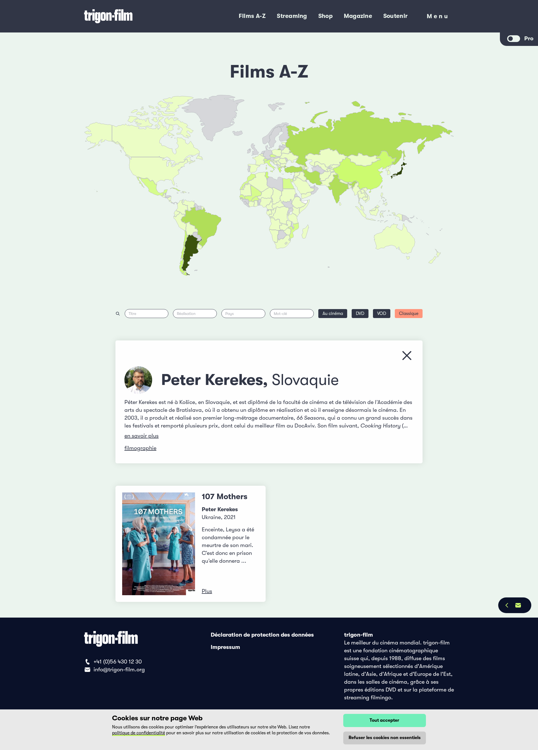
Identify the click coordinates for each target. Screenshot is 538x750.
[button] (350, 186)
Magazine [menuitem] (358, 16)
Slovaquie (305, 380)
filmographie (140, 448)
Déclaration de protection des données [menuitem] (262, 635)
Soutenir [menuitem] (395, 16)
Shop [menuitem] (325, 16)
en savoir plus (141, 436)
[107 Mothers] (158, 543)
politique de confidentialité (138, 732)
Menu (438, 17)
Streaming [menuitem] (292, 16)
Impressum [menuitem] (225, 647)
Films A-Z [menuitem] (252, 16)
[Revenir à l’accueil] (131, 16)
